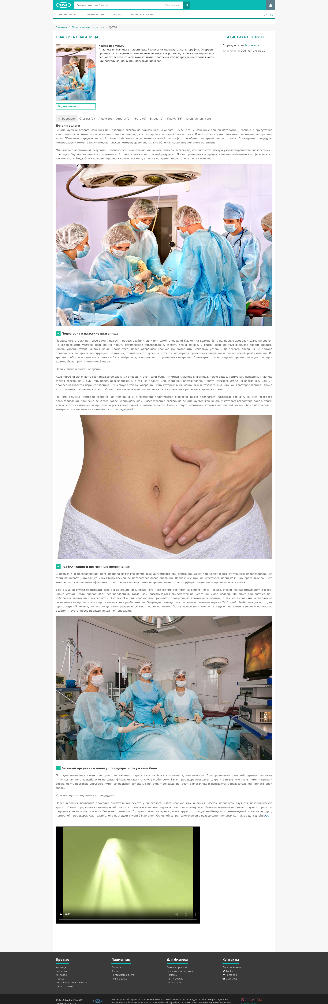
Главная (61, 27)
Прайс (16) (174, 118)
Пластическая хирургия (88, 27)
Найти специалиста (122, 974)
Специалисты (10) (198, 118)
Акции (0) (105, 118)
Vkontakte (231, 978)
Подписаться (67, 106)
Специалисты (67, 14)
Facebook (231, 974)
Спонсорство (174, 982)
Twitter (229, 971)
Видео (117, 14)
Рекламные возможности (181, 971)
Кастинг (115, 971)
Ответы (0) (123, 118)
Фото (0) (140, 118)
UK (265, 14)
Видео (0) (156, 118)
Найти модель (175, 978)
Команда (61, 967)
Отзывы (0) (87, 118)
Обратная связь (231, 967)
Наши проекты (64, 986)
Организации (95, 14)
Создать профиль (177, 967)
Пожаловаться (119, 978)
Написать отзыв (142, 14)
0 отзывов (252, 45)
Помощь (116, 967)
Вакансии (61, 971)
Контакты (61, 974)
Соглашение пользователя (71, 982)
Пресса (60, 978)
